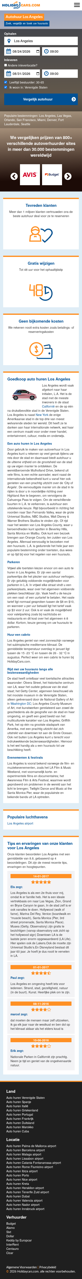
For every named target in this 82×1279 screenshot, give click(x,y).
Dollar (10, 1236)
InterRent (12, 1244)
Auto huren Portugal (19, 1114)
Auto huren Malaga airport (23, 1154)
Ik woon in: (27, 87)
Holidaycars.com (28, 1271)
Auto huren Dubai (18, 1196)
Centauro (12, 1248)
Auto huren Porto (17, 1175)
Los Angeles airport (20, 823)
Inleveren (10, 60)
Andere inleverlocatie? (22, 65)
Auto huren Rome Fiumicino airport (29, 1167)
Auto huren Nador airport (23, 1204)
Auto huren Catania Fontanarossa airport (33, 1162)
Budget (11, 1223)
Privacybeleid (47, 1267)
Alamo (10, 1228)
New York (42, 415)
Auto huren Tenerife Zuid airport (27, 1192)
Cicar (9, 1253)
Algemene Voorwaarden (22, 1267)
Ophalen (10, 33)
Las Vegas (64, 115)
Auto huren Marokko (19, 1127)
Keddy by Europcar (19, 1240)
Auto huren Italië (17, 1106)
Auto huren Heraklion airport (25, 1188)
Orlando (9, 120)
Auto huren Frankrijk (19, 1118)
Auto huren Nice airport (21, 1179)
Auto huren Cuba (17, 1131)
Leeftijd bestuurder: (25, 82)
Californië (48, 406)
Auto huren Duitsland (20, 1123)
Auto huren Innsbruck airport (25, 1209)
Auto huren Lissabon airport (24, 1158)
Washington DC (21, 703)
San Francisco (26, 120)
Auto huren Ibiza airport (22, 1171)
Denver (52, 120)
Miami (41, 120)
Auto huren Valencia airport (24, 1200)
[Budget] (52, 174)
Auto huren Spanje (18, 1102)
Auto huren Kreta (17, 1183)
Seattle (25, 124)
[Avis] (30, 174)
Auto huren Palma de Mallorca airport (31, 1146)
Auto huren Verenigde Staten (25, 1097)
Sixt (8, 1232)
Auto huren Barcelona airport (25, 1150)
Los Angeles (47, 115)
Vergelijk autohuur (49, 99)
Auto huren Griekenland (22, 1110)
